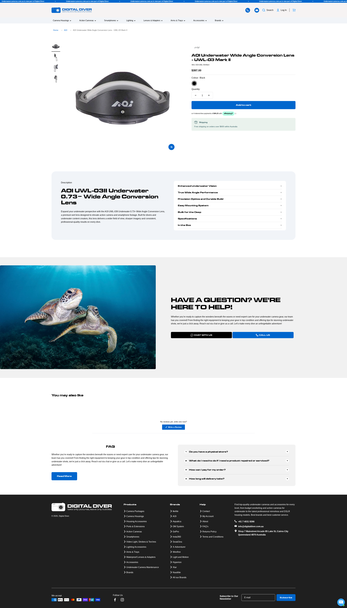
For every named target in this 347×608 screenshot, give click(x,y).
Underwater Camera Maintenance (142, 567)
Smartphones (110, 20)
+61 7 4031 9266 (246, 521)
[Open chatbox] (341, 602)
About (205, 521)
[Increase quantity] (209, 95)
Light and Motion (181, 557)
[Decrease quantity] (196, 95)
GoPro (176, 531)
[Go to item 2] (56, 58)
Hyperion (177, 562)
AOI (65, 30)
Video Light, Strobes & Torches (141, 542)
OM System (178, 526)
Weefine (177, 552)
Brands (218, 20)
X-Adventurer (179, 547)
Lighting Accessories (136, 547)
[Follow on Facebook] (115, 600)
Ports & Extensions (135, 526)
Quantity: (196, 89)
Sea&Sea (177, 542)
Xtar (175, 567)
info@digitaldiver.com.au (251, 526)
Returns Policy (209, 531)
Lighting (129, 20)
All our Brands (179, 577)
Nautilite (177, 572)
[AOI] (243, 47)
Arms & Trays (177, 20)
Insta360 (177, 537)
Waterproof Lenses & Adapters (140, 557)
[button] (230, 186)
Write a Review (176, 428)
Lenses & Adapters (152, 20)
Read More (64, 476)
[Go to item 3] (56, 68)
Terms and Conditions (212, 537)
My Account (207, 516)
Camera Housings (61, 20)
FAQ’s (205, 526)
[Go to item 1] (56, 47)
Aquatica (177, 521)
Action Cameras (86, 20)
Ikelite (175, 511)
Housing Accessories (136, 521)
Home (55, 30)
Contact (206, 511)
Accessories (198, 20)
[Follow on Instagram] (122, 600)
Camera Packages (135, 511)
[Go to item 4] (56, 79)
